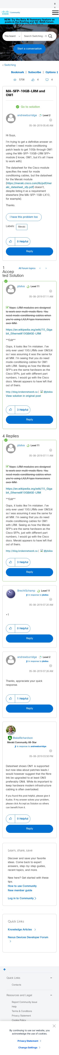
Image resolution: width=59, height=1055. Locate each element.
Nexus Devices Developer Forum (28, 937)
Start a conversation (29, 49)
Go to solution (30, 107)
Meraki (21, 227)
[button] (10, 241)
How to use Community (22, 886)
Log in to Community (21, 898)
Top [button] (4, 969)
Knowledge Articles (20, 929)
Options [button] (51, 72)
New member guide (20, 890)
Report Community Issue (24, 1002)
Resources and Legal (19, 995)
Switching (10, 65)
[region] (29, 1038)
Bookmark (17, 72)
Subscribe (34, 72)
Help (14, 1007)
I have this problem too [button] (24, 217)
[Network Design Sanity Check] (46, 269)
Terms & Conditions (22, 1011)
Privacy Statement (28, 1040)
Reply (29, 251)
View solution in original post (23, 396)
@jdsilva (48, 392)
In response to (38, 595)
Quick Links (13, 978)
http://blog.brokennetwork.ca (22, 392)
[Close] (54, 1025)
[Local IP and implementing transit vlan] (40, 269)
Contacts (16, 985)
